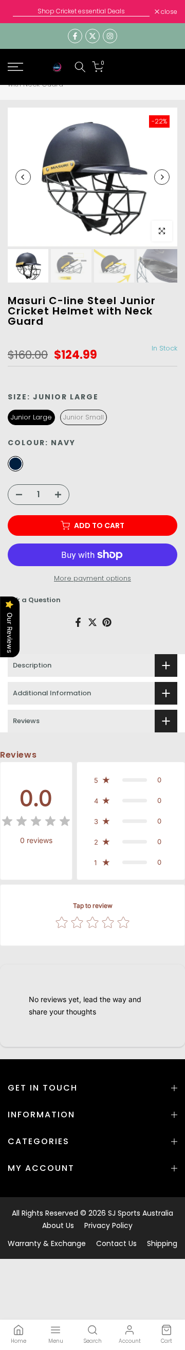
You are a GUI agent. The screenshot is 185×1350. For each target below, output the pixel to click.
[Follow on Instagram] (110, 36)
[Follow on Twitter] (92, 36)
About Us (58, 1225)
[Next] (162, 177)
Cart (166, 1341)
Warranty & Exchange (47, 1243)
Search (93, 1341)
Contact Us (116, 1243)
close (168, 12)
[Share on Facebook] (78, 622)
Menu (55, 1341)
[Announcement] (81, 11)
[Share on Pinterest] (107, 622)
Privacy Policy (108, 1225)
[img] (36, 822)
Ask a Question (34, 600)
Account (130, 1341)
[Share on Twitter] (92, 622)
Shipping (162, 1243)
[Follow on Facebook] (75, 36)
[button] (130, 779)
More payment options (92, 578)
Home (18, 1341)
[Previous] (23, 177)
